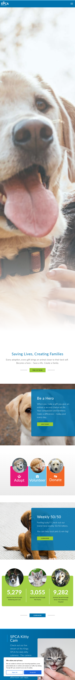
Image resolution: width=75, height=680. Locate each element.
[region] (24, 666)
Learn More (45, 538)
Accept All (32, 672)
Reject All (14, 672)
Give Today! (45, 424)
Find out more (37, 370)
